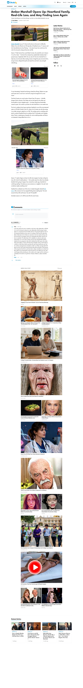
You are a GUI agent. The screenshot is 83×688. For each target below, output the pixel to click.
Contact (69, 2)
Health (15, 6)
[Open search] (55, 2)
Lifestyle (24, 6)
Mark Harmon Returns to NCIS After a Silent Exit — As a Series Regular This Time (64, 635)
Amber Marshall (15, 44)
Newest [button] (46, 222)
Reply (15, 257)
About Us (64, 2)
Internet (20, 6)
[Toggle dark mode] (75, 2)
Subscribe (73, 6)
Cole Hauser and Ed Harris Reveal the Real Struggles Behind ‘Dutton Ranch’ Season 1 (33, 636)
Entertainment (10, 6)
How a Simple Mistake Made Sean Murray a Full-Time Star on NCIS (18, 635)
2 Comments (15, 22)
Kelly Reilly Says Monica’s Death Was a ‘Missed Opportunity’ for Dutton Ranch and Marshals (49, 636)
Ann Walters (15, 20)
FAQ (72, 2)
